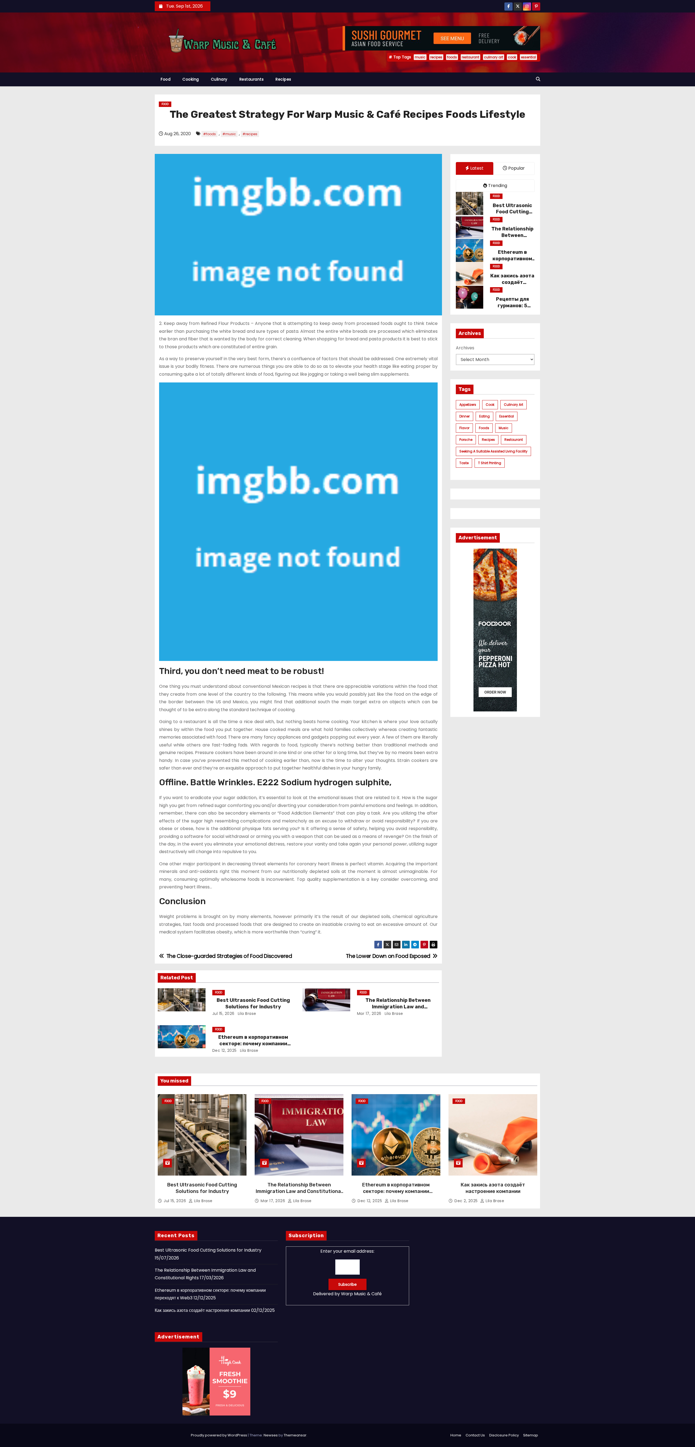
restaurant (470, 57)
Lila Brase (246, 1013)
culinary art (493, 57)
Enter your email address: (347, 1272)
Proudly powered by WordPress (219, 1435)
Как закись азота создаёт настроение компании (493, 1188)
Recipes (283, 79)
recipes (436, 57)
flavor (464, 428)
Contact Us (475, 1435)
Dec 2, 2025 (466, 1201)
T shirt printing (489, 463)
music (420, 57)
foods (452, 57)
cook (512, 57)
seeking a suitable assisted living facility (493, 451)
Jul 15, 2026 (223, 1013)
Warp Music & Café (361, 1294)
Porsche (465, 439)
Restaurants (251, 79)
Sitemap (530, 1435)
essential (528, 57)
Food (165, 79)
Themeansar (295, 1435)
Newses (271, 1435)
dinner (464, 416)
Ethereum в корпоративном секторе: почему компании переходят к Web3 (253, 1043)
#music (229, 134)
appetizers (467, 404)
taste (464, 463)
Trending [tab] (497, 185)
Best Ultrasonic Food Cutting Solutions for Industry (253, 1003)
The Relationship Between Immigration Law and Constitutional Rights (398, 1006)
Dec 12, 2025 (224, 1050)
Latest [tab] (476, 168)
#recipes (249, 134)
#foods (209, 134)
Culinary (219, 79)
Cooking (190, 79)
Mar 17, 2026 (369, 1013)
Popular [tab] (516, 168)
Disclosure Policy (504, 1435)
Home (455, 1435)
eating (484, 416)
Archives (465, 348)
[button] (538, 79)
